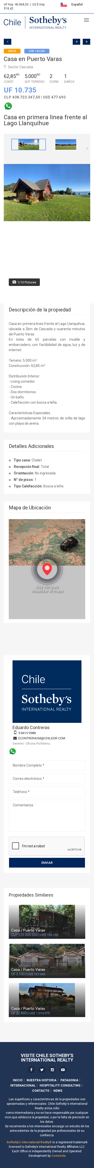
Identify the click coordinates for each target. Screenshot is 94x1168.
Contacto (40, 1091)
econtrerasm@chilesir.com (41, 738)
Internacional (23, 1085)
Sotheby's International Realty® (29, 1142)
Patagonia (69, 1080)
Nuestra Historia (41, 1080)
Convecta (58, 1156)
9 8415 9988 (27, 733)
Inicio (18, 1080)
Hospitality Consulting (60, 1085)
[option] (28, 144)
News (57, 1091)
